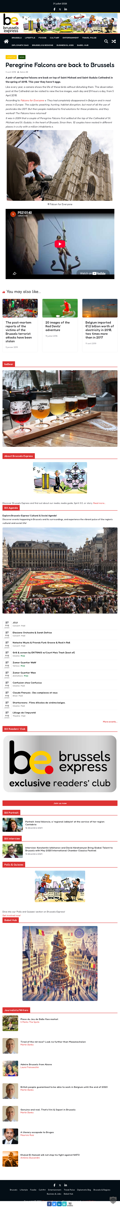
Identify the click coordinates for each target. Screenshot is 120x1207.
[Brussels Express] (6, 41)
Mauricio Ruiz (27, 1135)
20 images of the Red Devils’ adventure (57, 326)
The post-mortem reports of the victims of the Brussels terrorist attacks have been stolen (19, 332)
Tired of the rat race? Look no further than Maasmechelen (53, 1041)
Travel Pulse (89, 37)
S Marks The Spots (29, 1022)
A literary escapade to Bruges (37, 1132)
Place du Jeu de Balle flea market (39, 1019)
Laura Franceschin (29, 1067)
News (22, 57)
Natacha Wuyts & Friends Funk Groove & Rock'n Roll (41, 642)
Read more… (99, 503)
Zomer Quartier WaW (24, 662)
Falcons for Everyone (32, 100)
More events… (110, 721)
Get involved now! (11, 915)
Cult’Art (54, 37)
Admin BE (24, 72)
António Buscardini (30, 1157)
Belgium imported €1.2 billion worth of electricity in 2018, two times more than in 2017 (99, 330)
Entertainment (71, 37)
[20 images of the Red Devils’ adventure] (60, 301)
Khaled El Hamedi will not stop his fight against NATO (50, 1154)
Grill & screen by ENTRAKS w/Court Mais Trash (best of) (44, 652)
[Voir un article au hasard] (114, 41)
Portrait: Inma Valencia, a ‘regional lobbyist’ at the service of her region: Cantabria (65, 823)
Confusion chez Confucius (27, 682)
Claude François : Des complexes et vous (35, 692)
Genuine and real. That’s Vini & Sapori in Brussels (47, 1109)
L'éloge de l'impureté (24, 712)
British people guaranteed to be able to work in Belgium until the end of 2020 (64, 1087)
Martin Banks (27, 1044)
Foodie (42, 37)
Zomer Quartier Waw (24, 672)
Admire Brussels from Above (36, 1064)
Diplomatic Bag (20, 45)
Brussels (17, 37)
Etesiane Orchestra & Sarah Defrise (32, 632)
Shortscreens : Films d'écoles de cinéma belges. (39, 702)
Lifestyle (30, 37)
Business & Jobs (65, 45)
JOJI (15, 622)
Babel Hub (82, 45)
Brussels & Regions (42, 45)
